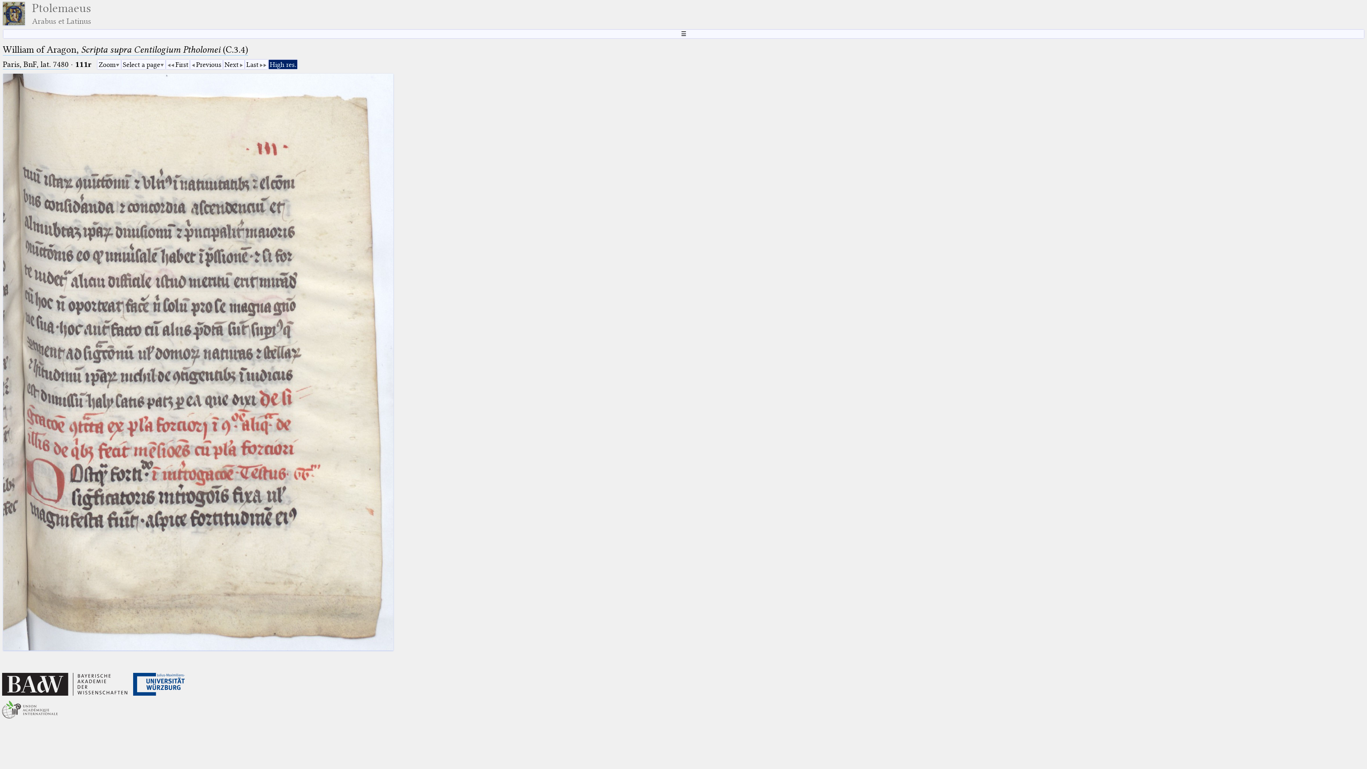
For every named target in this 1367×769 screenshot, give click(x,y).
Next (232, 65)
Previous (208, 65)
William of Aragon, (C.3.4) (125, 49)
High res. (283, 65)
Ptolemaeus (61, 13)
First (182, 65)
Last (252, 65)
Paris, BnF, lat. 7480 (36, 64)
